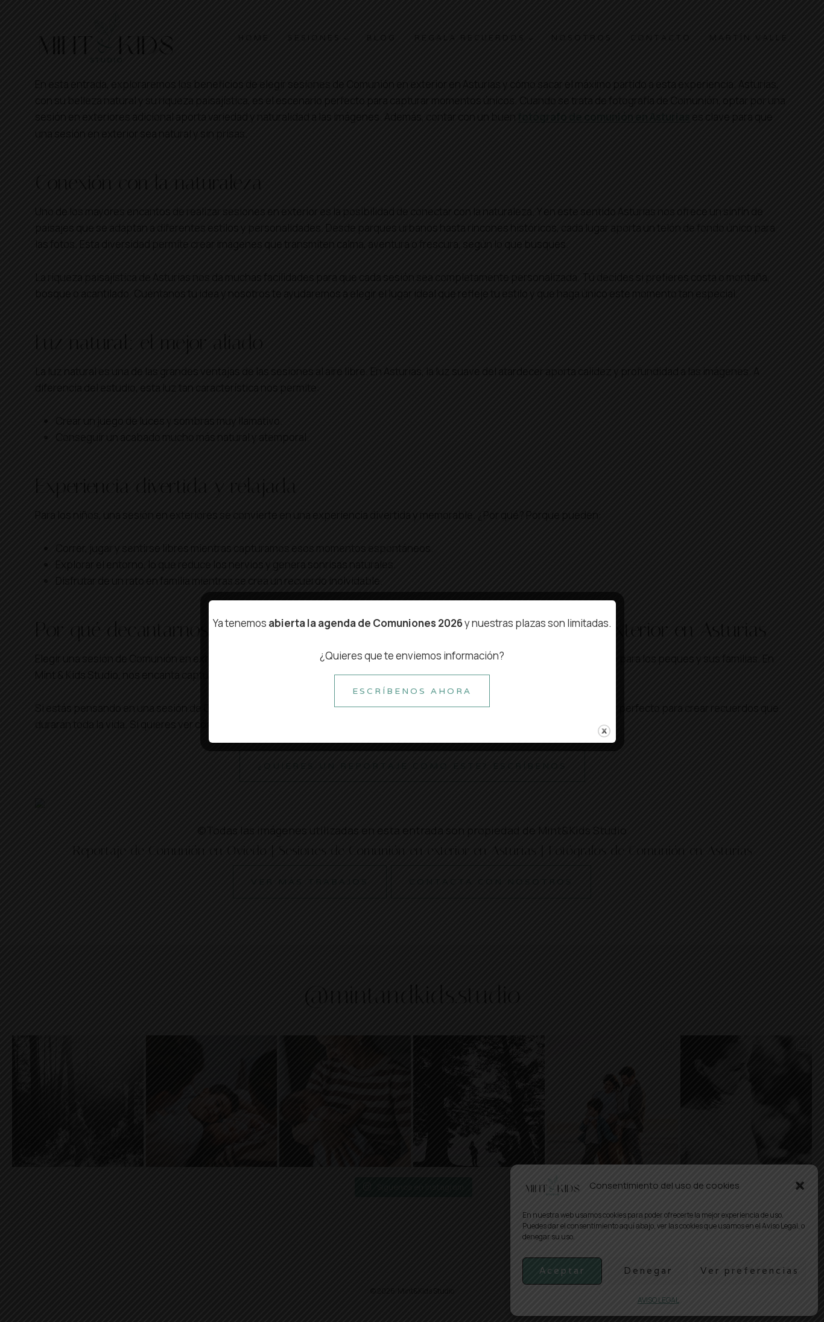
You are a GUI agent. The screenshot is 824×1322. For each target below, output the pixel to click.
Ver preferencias (749, 1270)
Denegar (648, 1270)
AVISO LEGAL (658, 1300)
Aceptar (562, 1270)
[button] (800, 1186)
